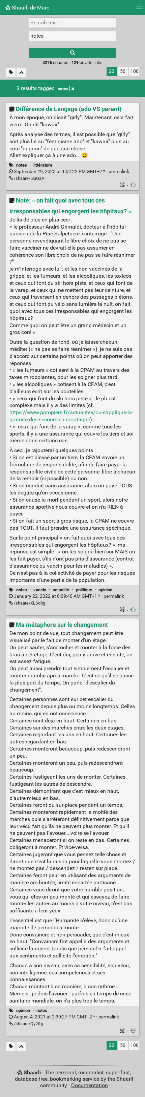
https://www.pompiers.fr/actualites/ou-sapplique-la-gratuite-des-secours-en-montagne (71, 416)
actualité (61, 589)
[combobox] (72, 36)
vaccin (39, 589)
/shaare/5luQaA (28, 178)
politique (84, 589)
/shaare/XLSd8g (29, 603)
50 (122, 71)
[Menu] (139, 9)
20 (111, 71)
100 (134, 71)
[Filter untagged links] (11, 72)
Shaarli (32, 1072)
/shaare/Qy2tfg (28, 1023)
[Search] (72, 53)
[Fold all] (21, 72)
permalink (71, 171)
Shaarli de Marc (29, 7)
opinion (105, 589)
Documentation (89, 1085)
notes (63, 88)
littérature (42, 165)
